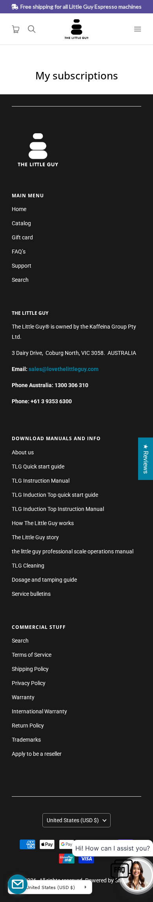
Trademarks (26, 740)
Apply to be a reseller (37, 754)
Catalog (21, 223)
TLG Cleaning (28, 565)
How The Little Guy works (43, 523)
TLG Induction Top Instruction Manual (58, 509)
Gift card (22, 237)
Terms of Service (31, 655)
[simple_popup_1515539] (17, 884)
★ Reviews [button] (145, 459)
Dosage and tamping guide (44, 580)
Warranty (23, 697)
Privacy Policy (29, 683)
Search (20, 280)
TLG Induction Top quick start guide (55, 495)
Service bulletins (31, 594)
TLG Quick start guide (38, 466)
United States (73, 820)
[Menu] (137, 29)
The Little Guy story (35, 537)
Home (19, 209)
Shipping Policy (30, 669)
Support (21, 266)
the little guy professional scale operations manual (72, 551)
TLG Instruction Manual (40, 481)
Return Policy (28, 725)
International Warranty (39, 711)
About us (23, 452)
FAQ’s (19, 251)
